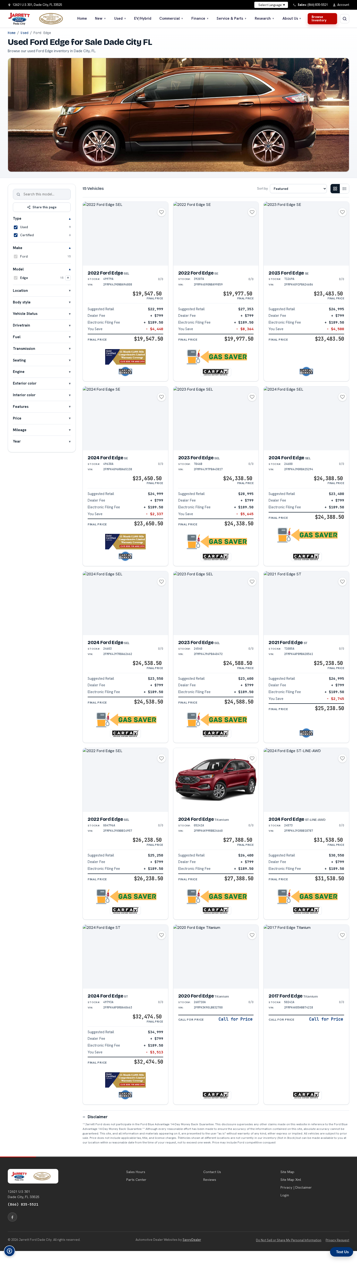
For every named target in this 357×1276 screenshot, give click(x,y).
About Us (292, 18)
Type (17, 218)
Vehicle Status (25, 313)
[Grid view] (335, 188)
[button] (125, 357)
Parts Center (136, 1179)
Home (82, 18)
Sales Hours (135, 1172)
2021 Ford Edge (288, 642)
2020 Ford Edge (203, 996)
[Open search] (344, 18)
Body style (22, 302)
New (100, 18)
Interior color (24, 395)
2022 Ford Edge (108, 273)
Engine (19, 371)
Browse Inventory (319, 18)
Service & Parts (232, 18)
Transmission (24, 348)
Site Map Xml (290, 1179)
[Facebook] (12, 1217)
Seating (19, 360)
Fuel (16, 337)
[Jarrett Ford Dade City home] (38, 18)
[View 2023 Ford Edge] (306, 234)
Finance (200, 18)
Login (284, 1195)
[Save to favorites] (161, 212)
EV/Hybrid (142, 18)
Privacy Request (337, 1240)
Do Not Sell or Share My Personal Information (288, 1240)
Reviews (209, 1179)
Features (20, 406)
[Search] (18, 194)
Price (17, 418)
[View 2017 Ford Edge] (306, 957)
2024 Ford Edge (108, 458)
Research (264, 18)
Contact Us (212, 1172)
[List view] (344, 188)
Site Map (287, 1172)
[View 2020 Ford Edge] (216, 957)
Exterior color (24, 383)
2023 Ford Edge (288, 273)
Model (18, 269)
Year (17, 441)
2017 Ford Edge (293, 996)
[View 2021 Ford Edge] (306, 603)
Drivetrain (21, 325)
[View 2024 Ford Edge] (125, 418)
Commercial (171, 18)
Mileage (19, 430)
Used (120, 18)
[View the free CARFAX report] (216, 372)
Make (17, 247)
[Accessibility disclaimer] (9, 1251)
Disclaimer (98, 1116)
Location (20, 290)
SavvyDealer (192, 1240)
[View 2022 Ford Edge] (125, 234)
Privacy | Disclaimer (296, 1187)
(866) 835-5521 (23, 1204)
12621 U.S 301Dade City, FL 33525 (23, 1194)
